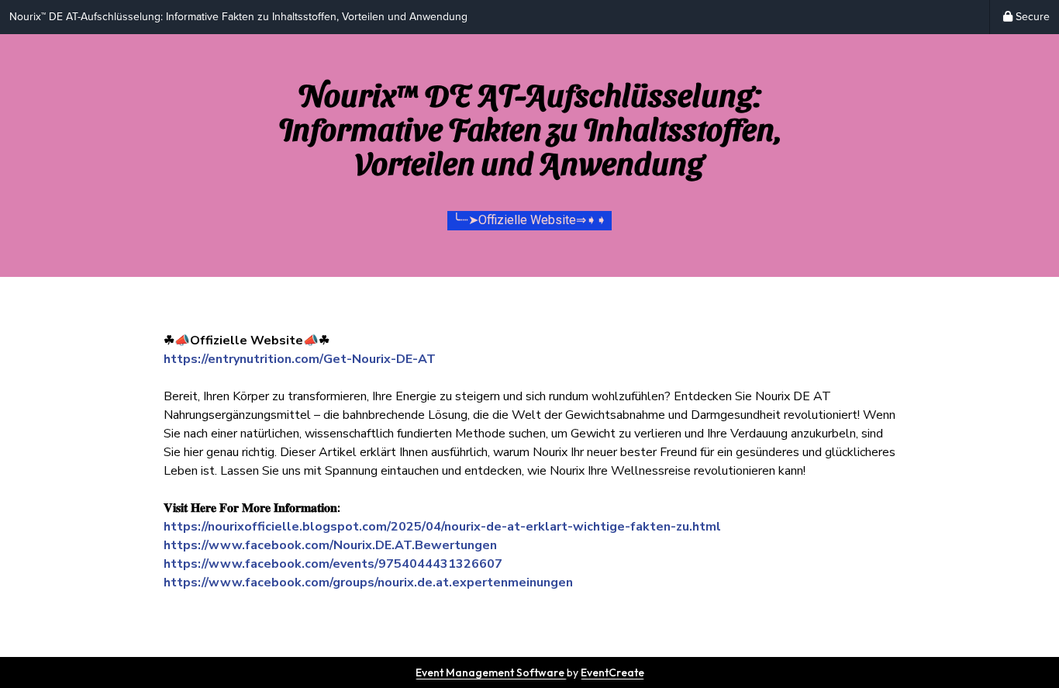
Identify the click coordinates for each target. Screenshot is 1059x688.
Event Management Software (491, 672)
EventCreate (612, 672)
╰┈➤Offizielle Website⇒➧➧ (529, 220)
